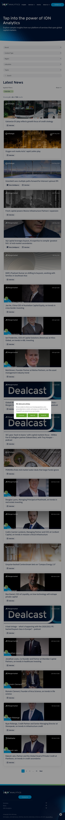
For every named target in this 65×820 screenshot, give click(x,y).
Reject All (32, 415)
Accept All (43, 415)
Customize (21, 415)
